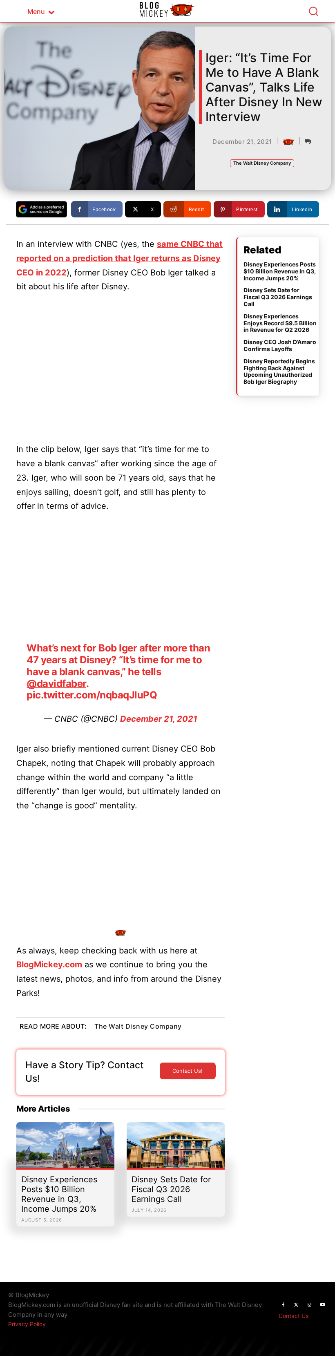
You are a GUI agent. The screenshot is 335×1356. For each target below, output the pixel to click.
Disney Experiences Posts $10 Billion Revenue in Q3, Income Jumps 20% (59, 1194)
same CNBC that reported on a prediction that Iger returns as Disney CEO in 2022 (119, 258)
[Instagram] (309, 1304)
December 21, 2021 (158, 719)
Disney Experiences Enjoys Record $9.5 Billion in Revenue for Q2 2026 (280, 323)
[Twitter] (296, 1304)
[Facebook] (283, 1304)
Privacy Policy (27, 1323)
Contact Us (293, 1315)
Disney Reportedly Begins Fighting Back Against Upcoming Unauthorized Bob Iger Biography (279, 371)
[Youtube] (322, 1304)
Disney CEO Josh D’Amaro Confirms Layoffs (279, 345)
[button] (313, 11)
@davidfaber (56, 683)
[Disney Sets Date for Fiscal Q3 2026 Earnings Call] (176, 1149)
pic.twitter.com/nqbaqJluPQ (92, 695)
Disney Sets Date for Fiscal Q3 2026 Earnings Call (171, 1189)
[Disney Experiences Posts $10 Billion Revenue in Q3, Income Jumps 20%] (65, 1149)
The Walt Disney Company (262, 163)
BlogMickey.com (49, 964)
